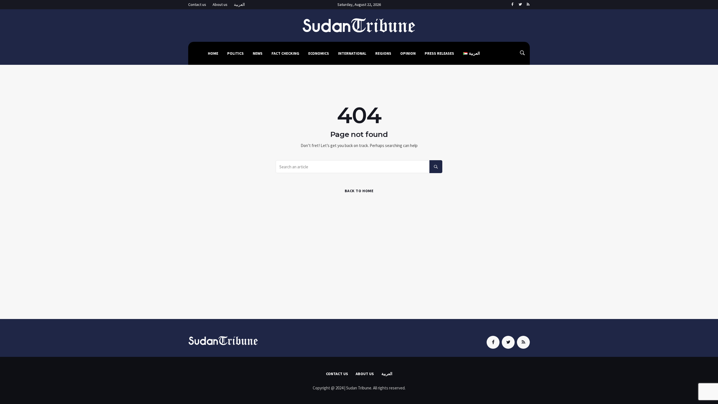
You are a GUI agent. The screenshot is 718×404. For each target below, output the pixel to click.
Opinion (408, 53)
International (352, 53)
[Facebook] (512, 4)
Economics (318, 53)
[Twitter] (520, 4)
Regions (383, 53)
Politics (235, 53)
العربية (239, 4)
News (258, 53)
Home (213, 53)
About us (220, 4)
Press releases (439, 53)
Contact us (197, 4)
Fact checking (285, 53)
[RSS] (528, 4)
